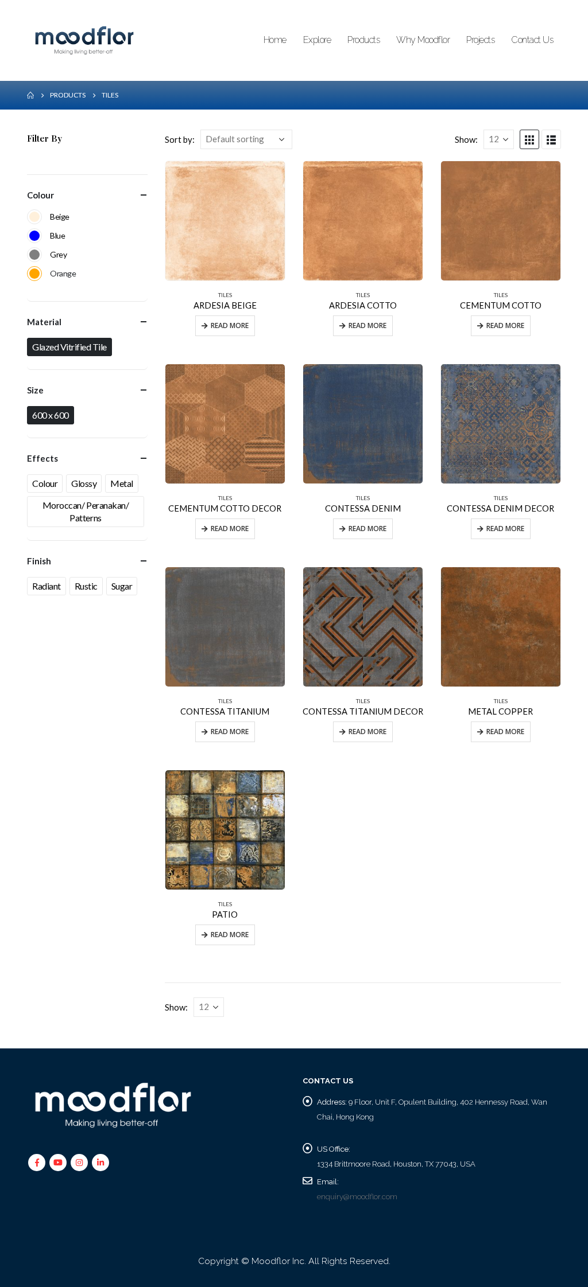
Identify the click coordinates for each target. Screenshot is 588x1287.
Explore (317, 39)
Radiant (46, 585)
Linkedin (100, 1162)
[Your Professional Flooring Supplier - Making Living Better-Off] (84, 40)
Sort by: (180, 139)
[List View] (551, 139)
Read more (230, 325)
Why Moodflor (423, 39)
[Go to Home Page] (30, 95)
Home (275, 39)
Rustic (86, 585)
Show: (466, 139)
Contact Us (532, 39)
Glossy (83, 483)
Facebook (36, 1162)
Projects (480, 39)
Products (363, 39)
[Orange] (34, 273)
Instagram (79, 1162)
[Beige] (34, 217)
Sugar (122, 585)
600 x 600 (50, 415)
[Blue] (34, 236)
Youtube (58, 1162)
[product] (225, 220)
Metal (121, 483)
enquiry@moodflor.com (357, 1196)
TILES (225, 294)
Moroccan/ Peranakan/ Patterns (85, 511)
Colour (44, 483)
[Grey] (34, 254)
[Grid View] (529, 139)
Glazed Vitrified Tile (69, 346)
